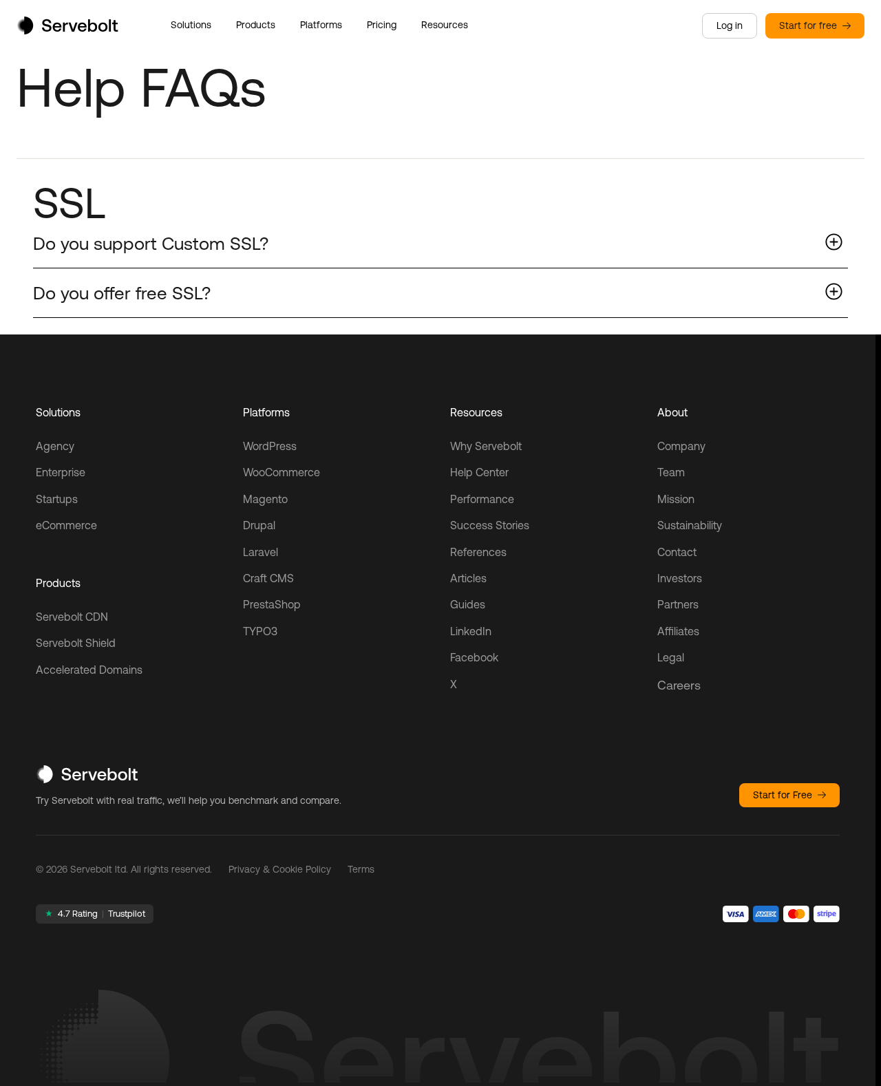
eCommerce (66, 525)
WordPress (270, 446)
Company (681, 446)
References (478, 552)
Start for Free (782, 794)
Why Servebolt (486, 446)
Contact (677, 552)
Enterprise (60, 472)
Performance (482, 499)
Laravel (260, 552)
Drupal (259, 525)
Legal (670, 657)
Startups (57, 499)
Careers (679, 685)
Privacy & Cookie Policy (280, 869)
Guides (467, 604)
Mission (675, 499)
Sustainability (689, 525)
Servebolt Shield (76, 643)
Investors (679, 578)
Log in (730, 25)
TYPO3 (260, 631)
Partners (678, 604)
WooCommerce (281, 472)
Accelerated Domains (89, 669)
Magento (265, 499)
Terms (361, 869)
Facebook (474, 657)
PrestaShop (272, 604)
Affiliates (678, 631)
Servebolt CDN (72, 616)
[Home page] (67, 30)
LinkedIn (470, 631)
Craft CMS (268, 578)
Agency (55, 446)
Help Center (479, 472)
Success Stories (489, 525)
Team (671, 472)
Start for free (808, 25)
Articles (468, 578)
